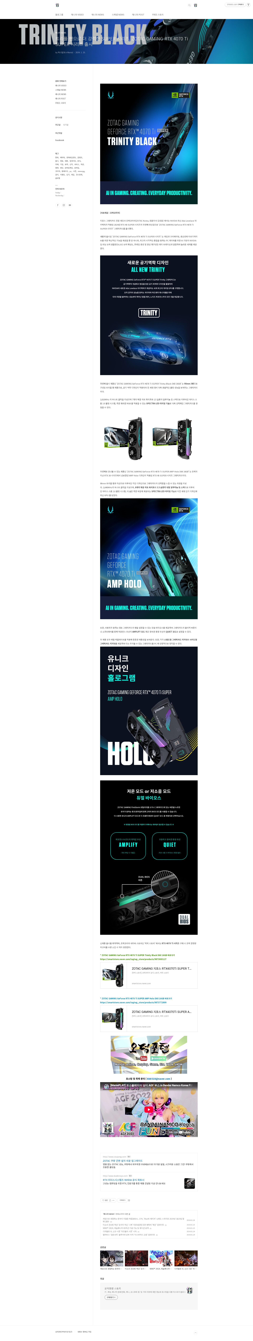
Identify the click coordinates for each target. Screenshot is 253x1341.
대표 (66, 161)
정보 (61, 161)
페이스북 (57, 205)
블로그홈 (59, 14)
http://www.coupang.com (114, 1157)
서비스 (76, 164)
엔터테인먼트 (71, 157)
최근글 (57, 124)
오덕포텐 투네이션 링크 (63, 1332)
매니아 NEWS (98, 14)
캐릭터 (62, 157)
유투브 (69, 205)
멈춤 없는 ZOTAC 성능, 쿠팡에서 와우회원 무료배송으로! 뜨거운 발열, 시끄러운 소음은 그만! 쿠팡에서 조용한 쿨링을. (148, 1166)
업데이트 (73, 161)
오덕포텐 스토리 (113, 1288)
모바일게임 (69, 168)
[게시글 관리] (113, 1200)
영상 (61, 168)
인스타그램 (63, 205)
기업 (61, 164)
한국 (57, 157)
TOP (195, 1333)
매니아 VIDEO (77, 14)
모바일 (76, 168)
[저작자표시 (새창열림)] (129, 1200)
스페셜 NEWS (118, 14)
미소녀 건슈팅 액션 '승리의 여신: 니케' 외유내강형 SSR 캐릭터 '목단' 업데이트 (133, 1224)
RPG (79, 161)
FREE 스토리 (158, 14)
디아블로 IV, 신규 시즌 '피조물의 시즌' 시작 (120, 1231)
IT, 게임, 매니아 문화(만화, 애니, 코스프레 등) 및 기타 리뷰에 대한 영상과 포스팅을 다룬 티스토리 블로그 (145, 1292)
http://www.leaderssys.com (115, 1176)
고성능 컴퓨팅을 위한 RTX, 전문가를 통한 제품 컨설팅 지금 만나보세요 (134, 1183)
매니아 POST (138, 14)
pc (71, 171)
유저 (66, 164)
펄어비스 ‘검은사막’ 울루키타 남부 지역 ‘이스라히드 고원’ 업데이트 (129, 1234)
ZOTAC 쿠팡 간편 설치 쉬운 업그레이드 (123, 1160)
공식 (57, 174)
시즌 (74, 171)
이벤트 (62, 174)
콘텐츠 (79, 157)
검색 (189, 5)
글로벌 (57, 178)
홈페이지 (65, 171)
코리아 (57, 171)
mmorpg (81, 171)
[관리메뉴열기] (248, 5)
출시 (57, 161)
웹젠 (57, 168)
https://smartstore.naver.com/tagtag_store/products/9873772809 (133, 1002)
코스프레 (79, 174)
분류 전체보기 (60, 81)
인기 (68, 174)
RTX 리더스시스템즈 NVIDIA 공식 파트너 (123, 1179)
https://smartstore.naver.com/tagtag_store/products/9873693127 (133, 959)
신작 (71, 164)
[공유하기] (110, 1200)
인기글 (65, 124)
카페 (57, 164)
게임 (72, 174)
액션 (82, 164)
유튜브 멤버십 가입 (84, 1332)
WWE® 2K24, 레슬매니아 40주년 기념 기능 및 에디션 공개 (126, 1228)
